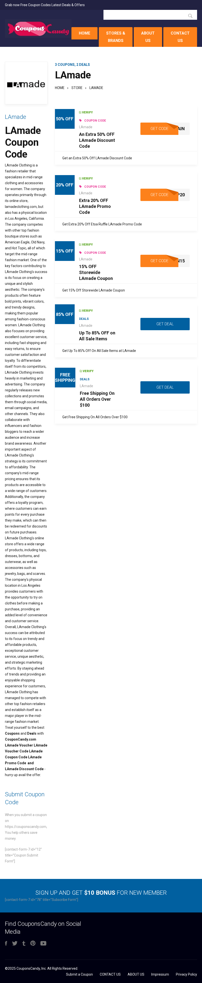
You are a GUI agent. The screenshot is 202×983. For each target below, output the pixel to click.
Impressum (160, 974)
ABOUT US (148, 37)
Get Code (159, 128)
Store (77, 88)
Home (60, 88)
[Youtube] (43, 944)
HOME (84, 33)
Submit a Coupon (79, 974)
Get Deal (165, 324)
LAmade (85, 127)
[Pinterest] (32, 944)
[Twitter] (14, 944)
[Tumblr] (23, 944)
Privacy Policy (186, 974)
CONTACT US (180, 37)
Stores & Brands (115, 37)
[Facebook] (6, 944)
